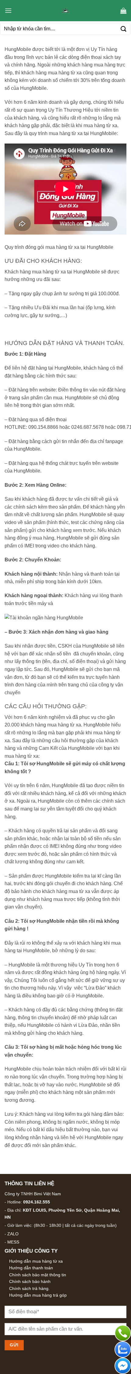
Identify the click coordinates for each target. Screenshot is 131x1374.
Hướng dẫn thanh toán (31, 1267)
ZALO (13, 1233)
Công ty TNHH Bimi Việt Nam (33, 1193)
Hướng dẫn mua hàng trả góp (38, 1295)
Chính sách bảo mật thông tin (37, 1274)
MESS (13, 1242)
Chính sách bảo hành (30, 1281)
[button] (8, 10)
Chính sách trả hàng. (29, 1288)
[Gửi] (124, 29)
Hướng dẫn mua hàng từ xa (36, 1261)
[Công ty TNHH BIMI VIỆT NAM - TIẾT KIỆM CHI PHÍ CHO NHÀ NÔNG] (65, 10)
